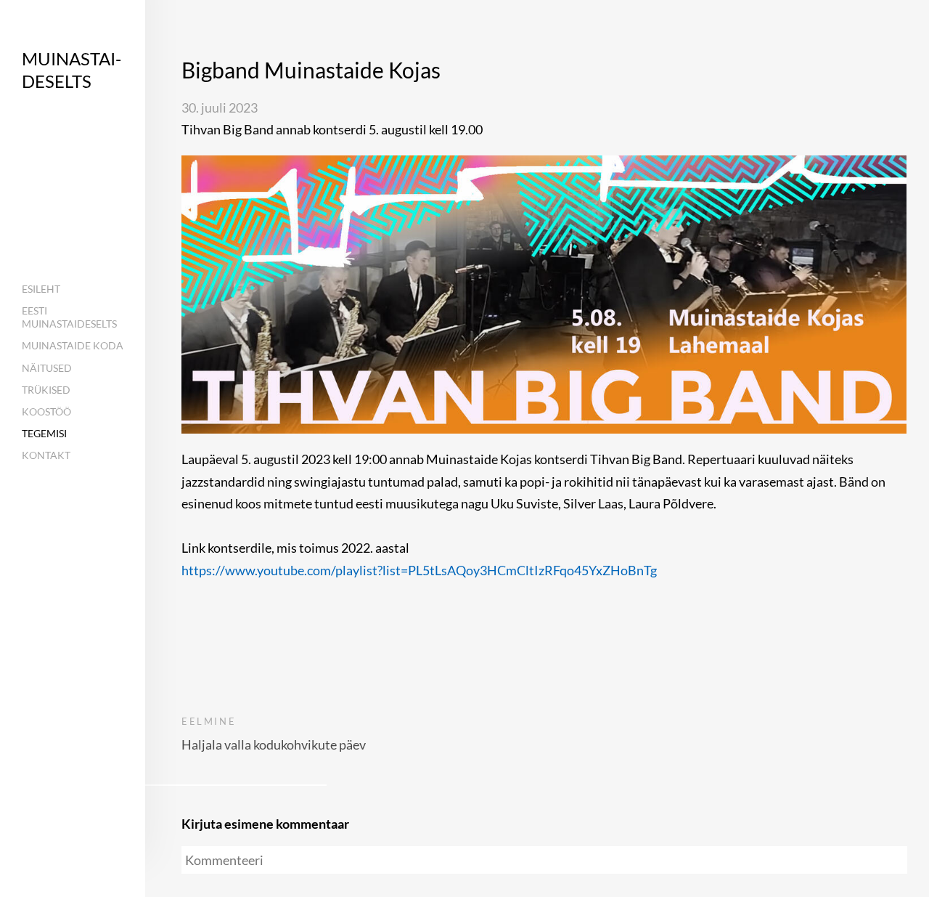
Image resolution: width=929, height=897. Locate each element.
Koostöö (46, 411)
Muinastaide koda (72, 345)
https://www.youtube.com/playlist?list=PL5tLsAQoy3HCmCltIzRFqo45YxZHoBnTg (419, 570)
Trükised (46, 389)
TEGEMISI (44, 433)
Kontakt (46, 455)
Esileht (41, 289)
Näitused (47, 368)
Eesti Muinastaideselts (69, 317)
